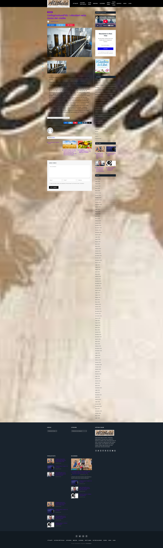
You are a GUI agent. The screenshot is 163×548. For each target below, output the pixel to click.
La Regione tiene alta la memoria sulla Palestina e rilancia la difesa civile (99, 156)
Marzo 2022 (97, 302)
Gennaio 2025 (98, 223)
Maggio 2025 (97, 213)
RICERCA (119, 3)
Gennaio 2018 (98, 369)
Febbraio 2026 (98, 192)
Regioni (96, 131)
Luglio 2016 (97, 376)
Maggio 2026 (97, 186)
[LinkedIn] (42, 69)
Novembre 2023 (98, 255)
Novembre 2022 (98, 283)
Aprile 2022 (97, 299)
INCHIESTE (97, 106)
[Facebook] (42, 63)
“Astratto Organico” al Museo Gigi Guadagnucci (111, 169)
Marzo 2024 (97, 246)
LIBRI (96, 113)
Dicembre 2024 (98, 225)
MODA (124, 3)
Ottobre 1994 (98, 413)
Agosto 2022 (98, 290)
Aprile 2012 (97, 397)
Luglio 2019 (97, 353)
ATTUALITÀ (75, 3)
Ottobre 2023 (98, 257)
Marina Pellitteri (54, 21)
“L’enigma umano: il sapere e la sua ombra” (111, 154)
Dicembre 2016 (98, 373)
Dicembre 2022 (98, 281)
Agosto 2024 (98, 234)
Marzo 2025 (97, 218)
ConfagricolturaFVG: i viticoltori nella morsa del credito (58, 117)
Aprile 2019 (97, 357)
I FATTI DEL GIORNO (99, 103)
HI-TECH (97, 101)
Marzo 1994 (97, 415)
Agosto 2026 (98, 179)
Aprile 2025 (97, 216)
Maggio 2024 (97, 241)
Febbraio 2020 (98, 346)
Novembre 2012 (98, 394)
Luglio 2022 (97, 292)
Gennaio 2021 (98, 332)
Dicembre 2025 (98, 197)
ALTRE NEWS (89, 3)
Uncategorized (98, 138)
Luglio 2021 (97, 320)
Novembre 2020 (98, 336)
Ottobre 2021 (98, 313)
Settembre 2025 (98, 204)
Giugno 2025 (97, 211)
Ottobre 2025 (98, 202)
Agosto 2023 (98, 262)
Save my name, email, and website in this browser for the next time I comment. (67, 183)
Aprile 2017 (97, 371)
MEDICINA (95, 3)
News (96, 122)
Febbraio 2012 (98, 399)
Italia (96, 108)
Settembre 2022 (98, 288)
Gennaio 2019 (98, 362)
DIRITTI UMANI (108, 3)
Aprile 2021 (97, 327)
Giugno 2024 (97, 239)
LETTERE (97, 110)
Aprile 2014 (97, 385)
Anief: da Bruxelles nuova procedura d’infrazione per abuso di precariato (100, 169)
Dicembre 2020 (98, 334)
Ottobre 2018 (98, 366)
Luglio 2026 (97, 181)
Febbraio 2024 (98, 248)
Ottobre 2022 (98, 285)
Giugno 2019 (97, 355)
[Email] (42, 76)
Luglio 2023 (97, 264)
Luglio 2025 (97, 209)
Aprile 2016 (97, 378)
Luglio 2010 (97, 401)
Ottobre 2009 (98, 404)
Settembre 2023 (98, 260)
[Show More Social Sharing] (76, 25)
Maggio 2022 (97, 297)
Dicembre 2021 (98, 308)
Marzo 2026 (97, 190)
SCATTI (96, 136)
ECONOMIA (102, 3)
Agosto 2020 (98, 339)
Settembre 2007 (98, 406)
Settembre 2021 (98, 315)
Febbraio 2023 (98, 276)
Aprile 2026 (97, 188)
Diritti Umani (97, 92)
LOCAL (96, 115)
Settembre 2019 (98, 350)
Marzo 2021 (97, 329)
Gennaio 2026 (98, 195)
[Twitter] (42, 66)
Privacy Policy (106, 53)
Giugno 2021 (97, 322)
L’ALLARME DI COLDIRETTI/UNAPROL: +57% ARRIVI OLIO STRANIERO (85, 151)
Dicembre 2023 (98, 253)
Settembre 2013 (98, 387)
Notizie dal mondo (113, 3)
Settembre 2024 (98, 232)
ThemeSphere (88, 543)
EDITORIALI (97, 99)
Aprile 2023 (97, 271)
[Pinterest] (42, 73)
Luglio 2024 (97, 237)
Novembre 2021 (98, 311)
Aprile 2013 (97, 392)
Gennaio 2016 (98, 380)
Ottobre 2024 (98, 230)
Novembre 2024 (98, 227)
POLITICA (97, 129)
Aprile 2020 (97, 341)
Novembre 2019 (98, 348)
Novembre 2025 (98, 199)
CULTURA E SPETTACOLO (83, 3)
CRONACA (97, 87)
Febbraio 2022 (98, 304)
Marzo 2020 (97, 343)
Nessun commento (70, 21)
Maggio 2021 (97, 325)
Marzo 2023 (97, 274)
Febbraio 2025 (98, 220)
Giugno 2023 (97, 267)
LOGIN (129, 3)
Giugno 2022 (97, 295)
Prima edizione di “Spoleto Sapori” (53, 143)
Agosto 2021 (98, 318)
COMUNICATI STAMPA (99, 85)
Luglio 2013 (97, 390)
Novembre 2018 (98, 364)
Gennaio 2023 (98, 278)
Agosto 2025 (98, 206)
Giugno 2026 (97, 183)
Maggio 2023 (97, 269)
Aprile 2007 (97, 408)
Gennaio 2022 (98, 306)
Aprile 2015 (97, 383)
